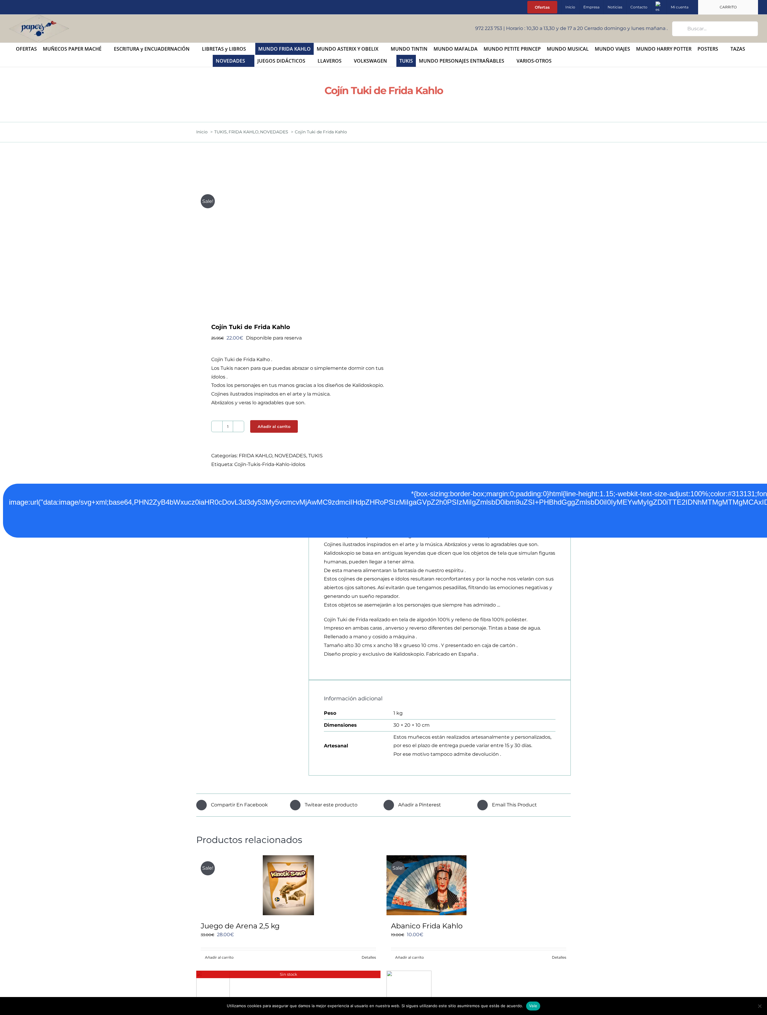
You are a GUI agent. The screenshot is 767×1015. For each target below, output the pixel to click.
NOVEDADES (290, 456)
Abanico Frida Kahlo (427, 926)
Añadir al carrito (274, 426)
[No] (760, 1006)
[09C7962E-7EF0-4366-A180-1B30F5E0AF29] (286, 248)
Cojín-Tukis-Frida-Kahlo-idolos (269, 464)
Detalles (369, 957)
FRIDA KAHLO (255, 456)
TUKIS (315, 456)
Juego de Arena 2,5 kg (240, 926)
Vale (533, 1005)
